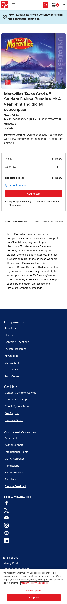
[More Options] (63, 4)
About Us (10, 328)
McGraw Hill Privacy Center (34, 583)
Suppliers (10, 479)
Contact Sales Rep (16, 399)
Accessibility (12, 438)
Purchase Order (14, 472)
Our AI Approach (15, 458)
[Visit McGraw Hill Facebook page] (6, 502)
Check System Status (17, 406)
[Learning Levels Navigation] (13, 5)
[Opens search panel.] (45, 5)
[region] (33, 586)
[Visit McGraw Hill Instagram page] (6, 525)
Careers (9, 335)
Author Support (14, 445)
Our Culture (12, 362)
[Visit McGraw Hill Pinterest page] (6, 532)
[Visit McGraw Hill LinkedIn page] (6, 540)
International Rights (16, 451)
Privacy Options (34, 591)
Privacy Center (11, 563)
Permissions (12, 465)
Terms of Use (10, 557)
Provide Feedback (15, 486)
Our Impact (11, 369)
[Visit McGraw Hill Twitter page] (6, 510)
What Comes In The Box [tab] (48, 221)
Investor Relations (15, 349)
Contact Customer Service (20, 392)
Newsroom (11, 355)
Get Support (12, 413)
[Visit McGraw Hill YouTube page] (6, 517)
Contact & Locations (17, 342)
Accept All (33, 598)
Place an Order (14, 420)
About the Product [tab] (16, 221)
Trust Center (12, 376)
